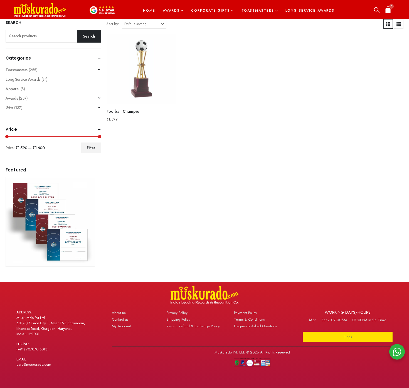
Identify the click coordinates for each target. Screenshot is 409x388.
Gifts (9, 107)
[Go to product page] (142, 69)
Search (13, 22)
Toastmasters (258, 10)
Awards (171, 10)
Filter (91, 147)
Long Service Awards (309, 10)
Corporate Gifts (210, 10)
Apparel (12, 89)
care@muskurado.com (33, 364)
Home (149, 10)
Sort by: (113, 23)
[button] (376, 10)
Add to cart (167, 43)
